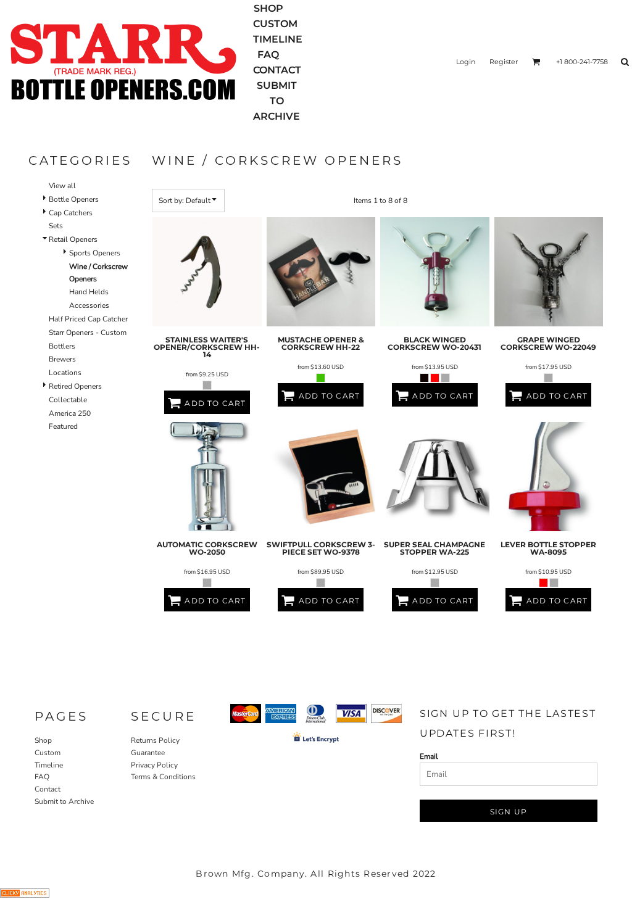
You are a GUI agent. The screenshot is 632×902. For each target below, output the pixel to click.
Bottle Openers (74, 199)
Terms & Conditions (163, 777)
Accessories (89, 305)
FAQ (42, 777)
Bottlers (62, 346)
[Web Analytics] (24, 895)
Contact (47, 789)
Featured (63, 426)
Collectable (68, 400)
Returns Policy (155, 740)
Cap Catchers (71, 213)
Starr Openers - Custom (88, 332)
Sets (56, 226)
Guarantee (148, 753)
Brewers (62, 359)
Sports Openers (94, 253)
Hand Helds (89, 292)
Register (503, 61)
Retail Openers (73, 239)
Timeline (49, 765)
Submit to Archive (64, 801)
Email (429, 756)
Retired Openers (75, 386)
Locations (65, 373)
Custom (47, 753)
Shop (43, 740)
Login (465, 61)
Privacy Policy (154, 765)
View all (62, 186)
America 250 (70, 413)
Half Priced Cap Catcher (88, 319)
